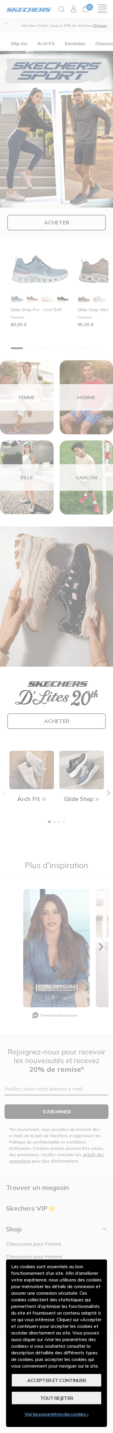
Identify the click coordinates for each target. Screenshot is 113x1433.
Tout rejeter (56, 1398)
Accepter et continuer (56, 1380)
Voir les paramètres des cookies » (56, 1414)
